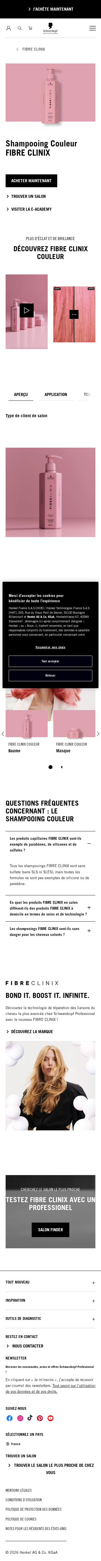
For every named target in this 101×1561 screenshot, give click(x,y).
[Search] (19, 28)
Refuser (50, 675)
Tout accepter (50, 661)
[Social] (9, 1418)
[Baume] (27, 734)
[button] (50, 1282)
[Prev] (3, 734)
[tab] (20, 394)
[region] (50, 635)
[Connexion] (9, 28)
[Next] (98, 734)
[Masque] (74, 734)
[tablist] (50, 767)
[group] (50, 743)
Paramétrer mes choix (51, 647)
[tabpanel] (50, 472)
